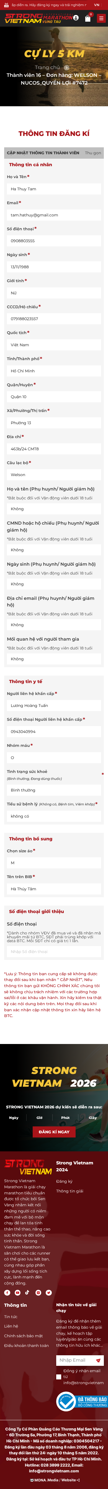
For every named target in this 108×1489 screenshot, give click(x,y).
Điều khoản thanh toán (26, 1345)
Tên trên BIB (19, 876)
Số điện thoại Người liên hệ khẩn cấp (44, 719)
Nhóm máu (18, 745)
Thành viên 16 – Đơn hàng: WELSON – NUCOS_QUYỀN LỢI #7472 (54, 79)
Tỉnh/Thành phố (23, 358)
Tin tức (10, 1316)
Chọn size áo (19, 850)
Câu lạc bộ (17, 462)
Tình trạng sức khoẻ (34, 775)
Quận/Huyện (20, 384)
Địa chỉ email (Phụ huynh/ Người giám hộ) (50, 602)
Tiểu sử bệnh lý (51, 804)
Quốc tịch (17, 332)
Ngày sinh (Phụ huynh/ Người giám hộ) (51, 564)
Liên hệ (11, 1326)
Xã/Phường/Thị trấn (27, 410)
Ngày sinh (17, 254)
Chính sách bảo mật (23, 1335)
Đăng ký (64, 1181)
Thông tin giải (69, 1191)
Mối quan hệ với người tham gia (43, 639)
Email (12, 202)
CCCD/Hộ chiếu (22, 306)
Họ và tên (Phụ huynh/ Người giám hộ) (51, 489)
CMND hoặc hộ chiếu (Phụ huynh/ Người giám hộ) (53, 526)
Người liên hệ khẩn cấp (30, 693)
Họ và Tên (17, 176)
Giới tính (15, 280)
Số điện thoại (20, 228)
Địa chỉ (14, 436)
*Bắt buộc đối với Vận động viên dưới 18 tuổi (49, 498)
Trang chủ (47, 67)
